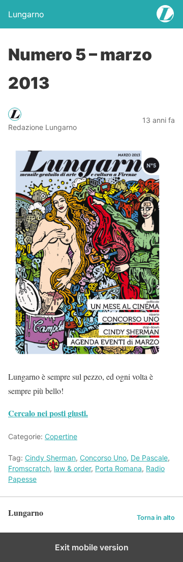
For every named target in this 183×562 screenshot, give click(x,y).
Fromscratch (29, 468)
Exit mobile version (92, 547)
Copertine (61, 436)
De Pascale (149, 457)
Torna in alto (156, 517)
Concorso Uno (103, 457)
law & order (72, 468)
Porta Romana (118, 468)
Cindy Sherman (50, 457)
